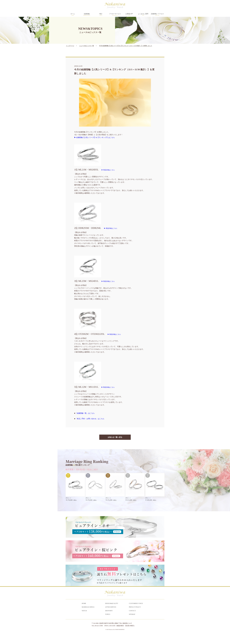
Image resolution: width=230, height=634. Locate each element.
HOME (84, 603)
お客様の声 (129, 14)
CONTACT (132, 610)
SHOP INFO (109, 610)
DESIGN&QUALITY (111, 603)
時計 (100, 14)
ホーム (73, 14)
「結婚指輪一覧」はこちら (85, 413)
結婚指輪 (86, 14)
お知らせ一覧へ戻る (115, 437)
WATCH (84, 610)
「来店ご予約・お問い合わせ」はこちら (89, 419)
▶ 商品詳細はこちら (108, 170)
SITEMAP (132, 614)
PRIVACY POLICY (135, 607)
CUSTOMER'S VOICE (136, 603)
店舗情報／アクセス (157, 14)
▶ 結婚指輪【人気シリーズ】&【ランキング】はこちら (94, 137)
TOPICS (107, 614)
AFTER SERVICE (110, 607)
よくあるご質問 (143, 14)
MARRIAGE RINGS (88, 607)
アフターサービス (115, 14)
